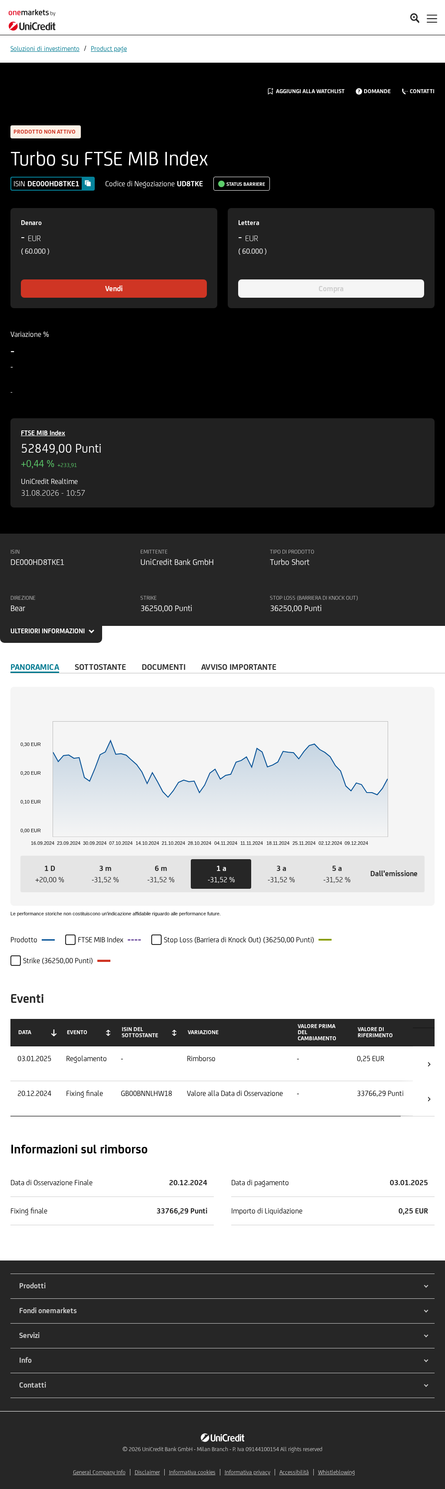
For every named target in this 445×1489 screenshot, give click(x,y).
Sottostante (100, 667)
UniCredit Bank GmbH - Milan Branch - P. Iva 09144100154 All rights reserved (232, 1449)
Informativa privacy (247, 1472)
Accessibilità (294, 1472)
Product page (109, 48)
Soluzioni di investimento (45, 48)
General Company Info (99, 1472)
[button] (49, 874)
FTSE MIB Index (43, 433)
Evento (77, 1032)
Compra (331, 288)
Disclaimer (147, 1472)
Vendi (114, 288)
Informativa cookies (192, 1472)
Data (24, 1032)
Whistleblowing (336, 1472)
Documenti (164, 667)
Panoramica (34, 667)
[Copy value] (88, 183)
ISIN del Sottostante (140, 1032)
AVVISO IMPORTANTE (238, 667)
